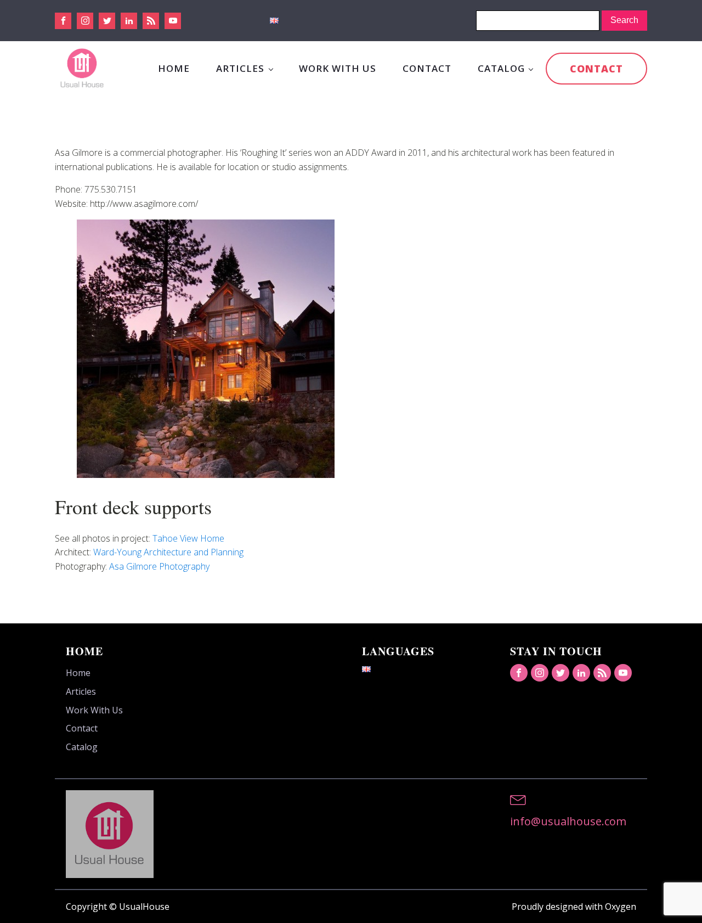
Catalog (501, 68)
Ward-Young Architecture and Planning (168, 552)
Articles (240, 68)
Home (174, 68)
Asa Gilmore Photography (159, 566)
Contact (427, 68)
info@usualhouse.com (568, 821)
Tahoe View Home (188, 538)
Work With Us (337, 68)
